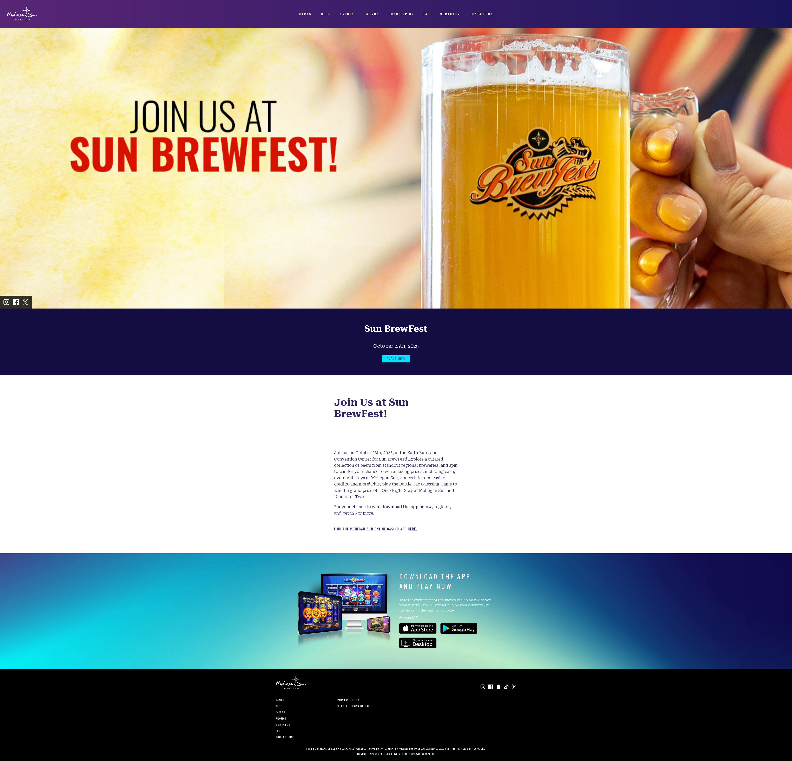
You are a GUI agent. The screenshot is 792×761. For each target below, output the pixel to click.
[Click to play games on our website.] (418, 646)
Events (281, 712)
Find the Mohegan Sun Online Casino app (375, 529)
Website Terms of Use (353, 706)
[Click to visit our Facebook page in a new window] (16, 302)
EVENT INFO (396, 358)
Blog (279, 706)
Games (280, 700)
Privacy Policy (348, 700)
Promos (281, 718)
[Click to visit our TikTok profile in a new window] (506, 687)
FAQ (278, 731)
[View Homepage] (22, 18)
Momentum (283, 724)
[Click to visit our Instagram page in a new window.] (6, 302)
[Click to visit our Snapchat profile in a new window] (498, 687)
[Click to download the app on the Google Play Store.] (458, 632)
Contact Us (284, 737)
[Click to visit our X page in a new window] (25, 302)
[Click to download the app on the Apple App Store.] (418, 632)
